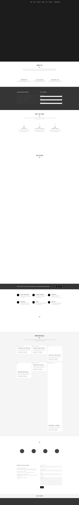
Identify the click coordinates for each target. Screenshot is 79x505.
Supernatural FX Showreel (54, 425)
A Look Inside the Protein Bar (24, 348)
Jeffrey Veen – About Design (54, 355)
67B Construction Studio (49, 173)
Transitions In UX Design (38, 365)
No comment (25, 352)
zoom (8, 254)
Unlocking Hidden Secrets (23, 372)
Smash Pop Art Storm (29, 250)
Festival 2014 (49, 250)
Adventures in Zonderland (9, 250)
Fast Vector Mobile (30, 173)
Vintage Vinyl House (10, 173)
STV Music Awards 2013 (69, 189)
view (11, 254)
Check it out (59, 286)
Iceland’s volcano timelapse (39, 348)
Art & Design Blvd (69, 235)
